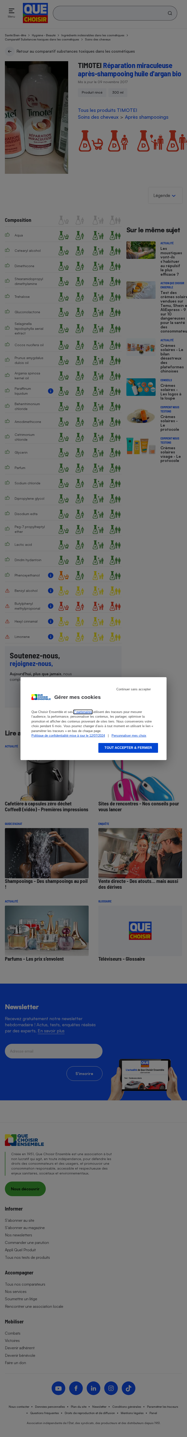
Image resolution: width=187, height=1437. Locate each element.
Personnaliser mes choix (129, 735)
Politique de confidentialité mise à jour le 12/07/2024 (68, 735)
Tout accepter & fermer (128, 748)
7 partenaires (83, 712)
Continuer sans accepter (133, 689)
